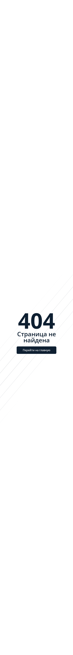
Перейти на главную (36, 350)
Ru (48, 6)
